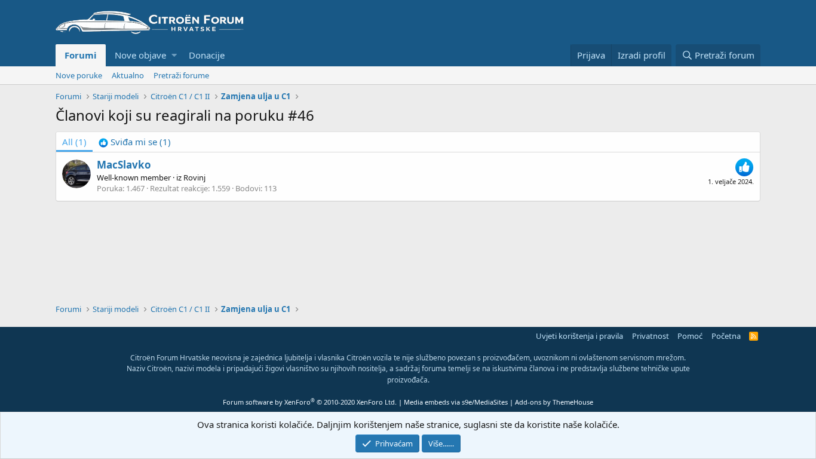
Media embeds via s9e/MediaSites (456, 401)
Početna (726, 336)
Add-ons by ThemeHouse (554, 401)
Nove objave (140, 55)
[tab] (135, 142)
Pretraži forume (181, 75)
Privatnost (650, 336)
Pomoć (690, 336)
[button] (174, 55)
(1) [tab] (74, 142)
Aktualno (128, 75)
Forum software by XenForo (310, 401)
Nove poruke (79, 75)
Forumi (81, 55)
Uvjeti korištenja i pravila (579, 336)
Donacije (207, 55)
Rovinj (194, 177)
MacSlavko (124, 165)
